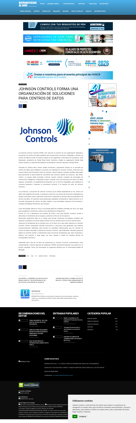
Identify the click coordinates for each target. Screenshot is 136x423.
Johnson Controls (43, 256)
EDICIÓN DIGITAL (68, 4)
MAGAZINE (56, 11)
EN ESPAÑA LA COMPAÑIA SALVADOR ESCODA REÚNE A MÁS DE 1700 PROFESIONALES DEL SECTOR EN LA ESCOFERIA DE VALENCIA (33, 280)
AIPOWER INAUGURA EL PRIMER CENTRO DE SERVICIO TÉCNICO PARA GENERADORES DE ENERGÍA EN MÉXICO (69, 280)
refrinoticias (52, 256)
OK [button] (75, 416)
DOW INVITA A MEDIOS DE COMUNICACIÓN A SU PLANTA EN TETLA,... (73, 338)
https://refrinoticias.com (37, 293)
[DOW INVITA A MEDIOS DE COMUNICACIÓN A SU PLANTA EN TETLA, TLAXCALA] (57, 338)
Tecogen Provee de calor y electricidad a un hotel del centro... (72, 329)
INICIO (42, 4)
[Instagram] (106, 17)
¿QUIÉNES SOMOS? (53, 4)
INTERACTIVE (46, 11)
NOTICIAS (82, 4)
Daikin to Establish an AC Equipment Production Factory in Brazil (73, 319)
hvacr (32, 256)
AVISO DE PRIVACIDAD (51, 371)
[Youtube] (116, 17)
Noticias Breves (22, 84)
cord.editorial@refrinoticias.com (63, 375)
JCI (36, 256)
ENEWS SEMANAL (25, 11)
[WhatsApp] (113, 17)
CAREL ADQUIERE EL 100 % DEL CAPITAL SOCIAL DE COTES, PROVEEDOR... (38, 322)
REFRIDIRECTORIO (100, 11)
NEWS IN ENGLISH (77, 11)
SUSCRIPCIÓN (103, 4)
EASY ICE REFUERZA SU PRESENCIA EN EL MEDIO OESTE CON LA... (39, 343)
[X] (110, 17)
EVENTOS (37, 11)
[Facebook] (103, 17)
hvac (28, 256)
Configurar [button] (82, 416)
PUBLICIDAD (93, 4)
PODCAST (89, 11)
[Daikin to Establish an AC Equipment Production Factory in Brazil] (57, 320)
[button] (115, 4)
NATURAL (66, 11)
